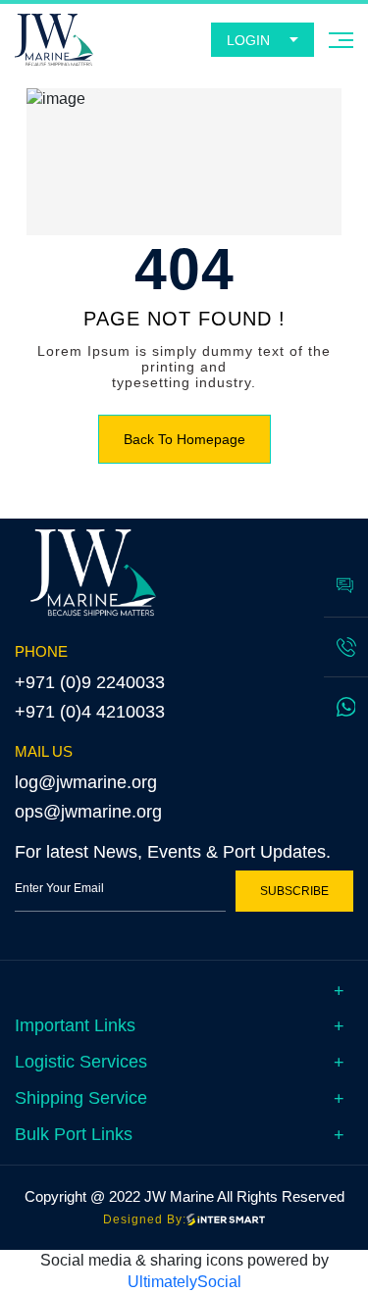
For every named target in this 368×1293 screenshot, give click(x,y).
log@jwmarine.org (86, 782)
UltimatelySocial (184, 1281)
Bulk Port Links (73, 1134)
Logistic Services (81, 1061)
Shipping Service (81, 1098)
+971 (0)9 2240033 (90, 682)
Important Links (75, 1025)
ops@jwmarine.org (88, 811)
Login (248, 40)
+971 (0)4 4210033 (90, 711)
